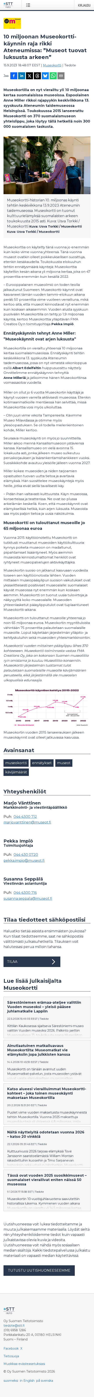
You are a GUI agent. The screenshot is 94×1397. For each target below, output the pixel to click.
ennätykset (42, 763)
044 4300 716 (25, 893)
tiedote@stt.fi (14, 1326)
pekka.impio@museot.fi (24, 861)
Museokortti (52, 65)
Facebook (11, 1348)
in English (27, 1381)
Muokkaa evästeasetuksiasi (24, 1364)
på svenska (44, 1381)
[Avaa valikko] (29, 5)
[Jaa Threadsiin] (37, 76)
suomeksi (10, 1381)
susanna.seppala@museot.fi (27, 899)
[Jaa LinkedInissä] (21, 76)
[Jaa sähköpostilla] (60, 76)
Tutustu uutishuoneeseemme (39, 1270)
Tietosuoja (11, 1356)
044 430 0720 (26, 855)
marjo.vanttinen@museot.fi (27, 822)
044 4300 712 (25, 817)
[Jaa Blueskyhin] (45, 76)
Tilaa (12, 962)
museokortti (16, 763)
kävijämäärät (16, 772)
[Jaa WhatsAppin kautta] (53, 76)
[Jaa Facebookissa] (13, 76)
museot (64, 763)
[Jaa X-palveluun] (29, 76)
